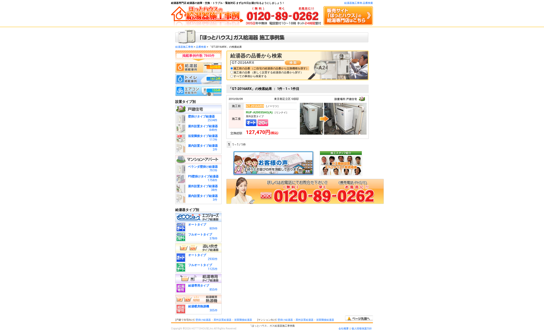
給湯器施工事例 (184, 46)
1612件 (215, 79)
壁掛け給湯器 (203, 319)
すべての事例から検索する (250, 76)
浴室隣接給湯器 (243, 319)
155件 (216, 90)
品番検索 (201, 46)
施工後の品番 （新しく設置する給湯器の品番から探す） (268, 72)
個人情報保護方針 (361, 328)
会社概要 (344, 328)
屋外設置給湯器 (222, 319)
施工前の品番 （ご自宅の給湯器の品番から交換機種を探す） (271, 68)
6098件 (215, 67)
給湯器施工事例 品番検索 (358, 2)
